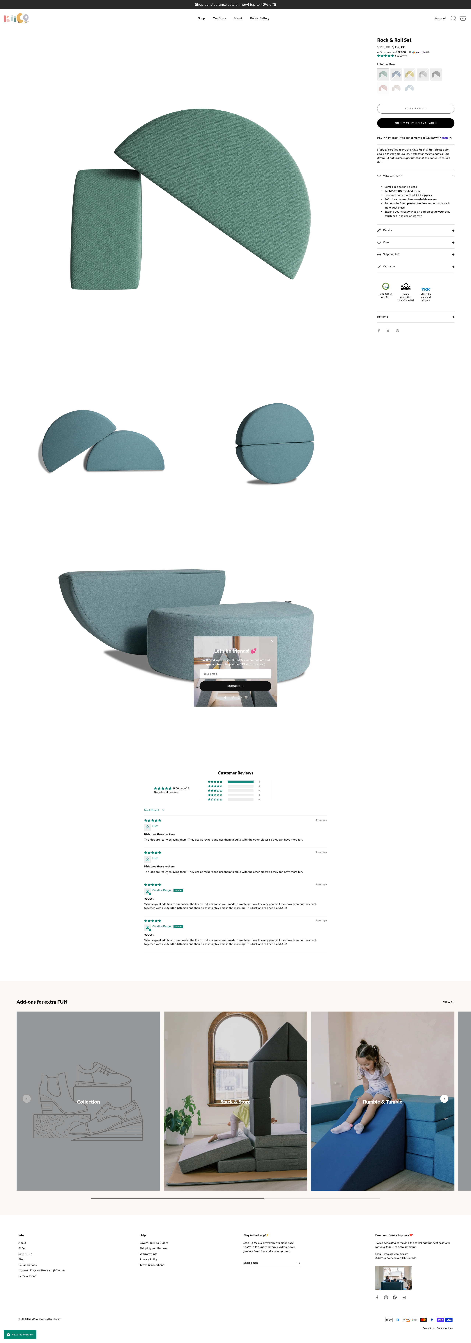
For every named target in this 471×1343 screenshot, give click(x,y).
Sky (409, 88)
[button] (415, 52)
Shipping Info (391, 254)
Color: (386, 64)
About (238, 18)
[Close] (272, 641)
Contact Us (428, 1328)
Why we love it (392, 176)
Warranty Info (148, 1254)
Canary (409, 74)
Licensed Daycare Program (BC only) (41, 1270)
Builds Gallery (259, 18)
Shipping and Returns (153, 1248)
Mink (423, 74)
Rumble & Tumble (382, 1102)
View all (448, 1002)
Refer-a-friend (27, 1276)
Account (440, 18)
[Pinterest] (240, 697)
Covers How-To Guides (154, 1243)
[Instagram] (232, 697)
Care (385, 242)
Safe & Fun (25, 1254)
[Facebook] (225, 697)
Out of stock (415, 108)
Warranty (388, 266)
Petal (383, 88)
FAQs (21, 1248)
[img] (152, 820)
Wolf (436, 74)
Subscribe (235, 686)
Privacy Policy (148, 1259)
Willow (383, 74)
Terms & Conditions (152, 1265)
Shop (201, 18)
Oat (396, 88)
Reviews (382, 317)
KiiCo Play (32, 1319)
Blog (21, 1259)
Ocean (396, 74)
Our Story (219, 18)
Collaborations (27, 1265)
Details (387, 230)
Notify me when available (416, 123)
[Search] (453, 18)
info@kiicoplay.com (396, 1254)
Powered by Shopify (50, 1319)
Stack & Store (236, 1102)
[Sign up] (298, 1263)
